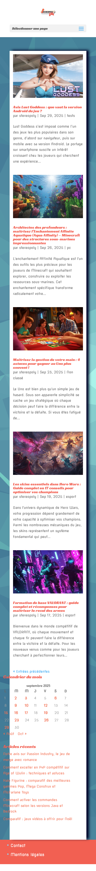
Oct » (22, 734)
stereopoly (27, 116)
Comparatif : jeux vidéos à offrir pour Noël (37, 819)
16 (16, 713)
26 (46, 720)
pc (69, 248)
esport (71, 497)
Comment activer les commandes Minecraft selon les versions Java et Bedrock (33, 806)
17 (26, 713)
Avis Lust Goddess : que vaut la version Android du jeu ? (47, 108)
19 (46, 713)
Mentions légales (27, 854)
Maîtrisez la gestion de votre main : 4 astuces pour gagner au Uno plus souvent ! (46, 363)
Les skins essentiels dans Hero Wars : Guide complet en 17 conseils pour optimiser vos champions (47, 487)
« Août (8, 734)
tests (71, 116)
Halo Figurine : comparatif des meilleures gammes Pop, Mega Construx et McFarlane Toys (36, 786)
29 (6, 727)
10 (27, 705)
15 (6, 713)
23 (17, 720)
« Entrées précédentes (31, 671)
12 (46, 705)
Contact (18, 845)
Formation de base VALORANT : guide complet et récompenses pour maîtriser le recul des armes (46, 606)
